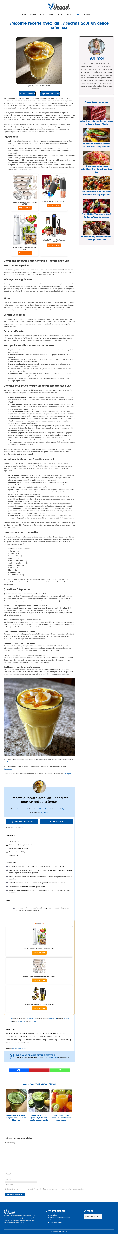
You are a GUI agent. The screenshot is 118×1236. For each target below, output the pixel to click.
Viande (51, 14)
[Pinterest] (39, 1070)
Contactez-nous (56, 1222)
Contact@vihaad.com (92, 1216)
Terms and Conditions (58, 1220)
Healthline (10, 762)
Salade (69, 14)
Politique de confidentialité (60, 1217)
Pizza (42, 14)
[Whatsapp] (60, 1070)
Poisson (87, 14)
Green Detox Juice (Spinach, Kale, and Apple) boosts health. (39, 1117)
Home (24, 14)
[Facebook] (19, 1070)
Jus (78, 14)
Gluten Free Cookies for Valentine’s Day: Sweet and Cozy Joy (96, 169)
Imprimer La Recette (50, 94)
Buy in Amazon (24, 207)
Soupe (60, 14)
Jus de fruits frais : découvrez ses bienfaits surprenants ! (62, 1117)
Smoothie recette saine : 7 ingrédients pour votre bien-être (16, 1117)
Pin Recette (57, 822)
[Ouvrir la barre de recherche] (95, 14)
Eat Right (67, 774)
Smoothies (8, 769)
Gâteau (33, 14)
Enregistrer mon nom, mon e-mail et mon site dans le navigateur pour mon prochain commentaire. (45, 1189)
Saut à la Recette (27, 94)
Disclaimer (54, 1215)
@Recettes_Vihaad (52, 1057)
